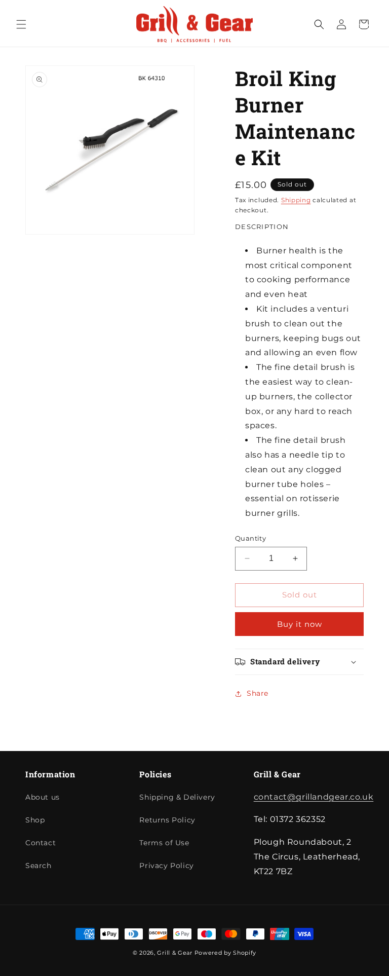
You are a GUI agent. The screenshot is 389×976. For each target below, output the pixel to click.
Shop (35, 819)
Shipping (296, 200)
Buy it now (299, 624)
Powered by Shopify (225, 952)
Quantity (250, 538)
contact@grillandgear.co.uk (314, 797)
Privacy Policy (166, 865)
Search (38, 865)
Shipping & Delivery (177, 797)
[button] (21, 24)
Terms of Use (164, 842)
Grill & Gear (174, 952)
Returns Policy (167, 819)
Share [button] (257, 693)
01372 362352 (369, 20)
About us (42, 797)
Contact (40, 842)
